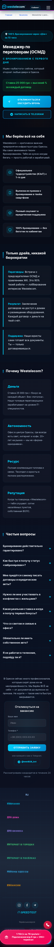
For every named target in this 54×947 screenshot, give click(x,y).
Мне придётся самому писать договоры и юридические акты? (22, 580)
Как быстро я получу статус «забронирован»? (21, 563)
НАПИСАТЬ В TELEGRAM (29, 114)
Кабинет (35, 7)
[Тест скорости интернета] (27, 912)
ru (27, 794)
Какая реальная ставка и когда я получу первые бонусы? (23, 611)
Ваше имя (13, 716)
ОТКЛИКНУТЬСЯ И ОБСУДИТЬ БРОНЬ (29, 102)
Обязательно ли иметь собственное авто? (18, 640)
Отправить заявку (27, 748)
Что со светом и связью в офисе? (19, 626)
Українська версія (27, 922)
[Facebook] (27, 905)
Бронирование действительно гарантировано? (23, 548)
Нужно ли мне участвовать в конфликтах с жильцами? (21, 596)
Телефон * (13, 730)
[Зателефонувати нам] (47, 925)
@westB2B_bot (28, 762)
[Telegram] (35, 905)
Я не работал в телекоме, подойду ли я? (19, 655)
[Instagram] (19, 905)
